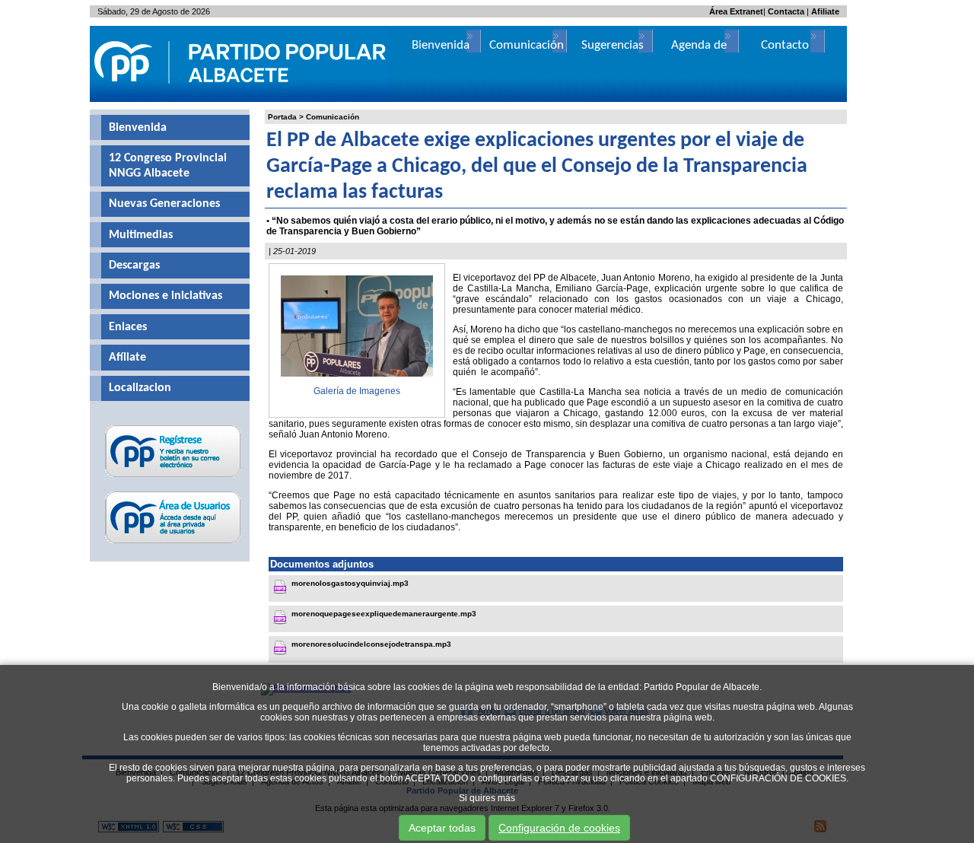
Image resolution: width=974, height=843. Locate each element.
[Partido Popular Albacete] (241, 98)
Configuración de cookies (559, 828)
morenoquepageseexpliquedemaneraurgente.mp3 (383, 613)
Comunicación (332, 117)
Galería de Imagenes (357, 391)
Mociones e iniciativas (165, 296)
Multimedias (141, 235)
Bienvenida (138, 128)
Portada (282, 117)
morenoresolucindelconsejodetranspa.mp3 (371, 644)
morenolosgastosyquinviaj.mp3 (350, 583)
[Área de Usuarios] (173, 543)
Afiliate (825, 11)
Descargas (134, 265)
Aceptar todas (442, 828)
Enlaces (128, 327)
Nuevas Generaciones (164, 204)
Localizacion (140, 388)
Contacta (786, 11)
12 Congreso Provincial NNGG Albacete (168, 166)
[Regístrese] (173, 477)
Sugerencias (612, 45)
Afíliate (127, 358)
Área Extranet (736, 11)
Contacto (785, 45)
